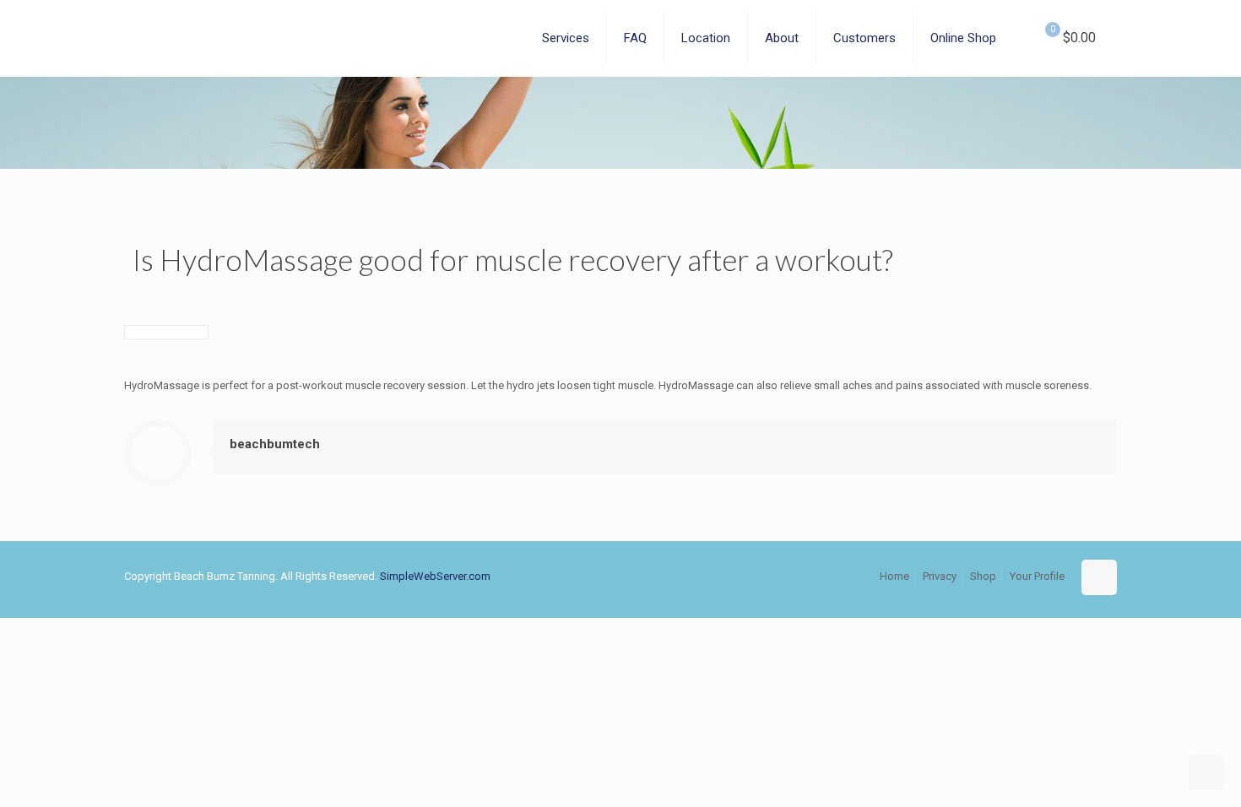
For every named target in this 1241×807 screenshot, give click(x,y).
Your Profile (1037, 576)
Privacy (939, 576)
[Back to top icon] (1099, 577)
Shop (983, 576)
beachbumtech (275, 444)
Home (894, 576)
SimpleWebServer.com (435, 576)
